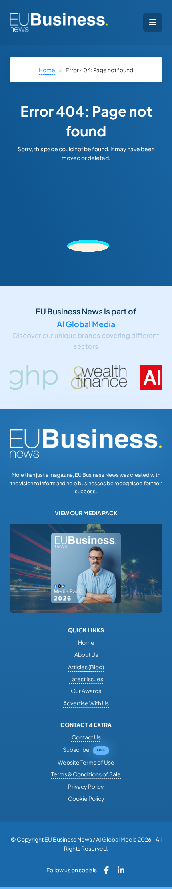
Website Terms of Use (86, 762)
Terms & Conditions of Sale (86, 774)
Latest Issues (86, 678)
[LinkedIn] (121, 870)
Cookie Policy (86, 798)
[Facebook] (107, 870)
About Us (86, 654)
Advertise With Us (86, 703)
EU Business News (68, 839)
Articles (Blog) (86, 666)
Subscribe (76, 749)
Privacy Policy (86, 786)
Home (47, 69)
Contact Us (86, 737)
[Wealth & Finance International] (74, 377)
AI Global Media (86, 324)
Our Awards (86, 690)
